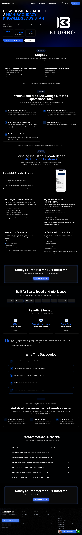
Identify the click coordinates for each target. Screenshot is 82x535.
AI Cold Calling (49, 523)
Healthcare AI (61, 526)
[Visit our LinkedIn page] (3, 524)
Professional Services (74, 514)
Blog (59, 3)
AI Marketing (48, 525)
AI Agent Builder (49, 518)
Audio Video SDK (37, 516)
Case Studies (52, 3)
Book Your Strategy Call (41, 278)
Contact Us (24, 525)
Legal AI (59, 514)
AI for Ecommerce (61, 524)
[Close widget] (76, 530)
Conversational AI (49, 521)
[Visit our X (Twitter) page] (6, 524)
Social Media (72, 521)
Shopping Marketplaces (75, 516)
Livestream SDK (37, 518)
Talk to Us (75, 3)
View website (30, 40)
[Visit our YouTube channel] (9, 524)
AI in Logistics (61, 522)
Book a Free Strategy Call (10, 520)
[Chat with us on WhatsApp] (78, 531)
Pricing (23, 521)
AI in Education (61, 528)
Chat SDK (36, 514)
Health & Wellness (73, 518)
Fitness (71, 525)
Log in (66, 3)
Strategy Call (24, 518)
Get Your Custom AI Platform (12, 40)
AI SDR (47, 514)
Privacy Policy (25, 514)
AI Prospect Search (50, 516)
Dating (71, 523)
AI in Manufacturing (62, 520)
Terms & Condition (26, 516)
